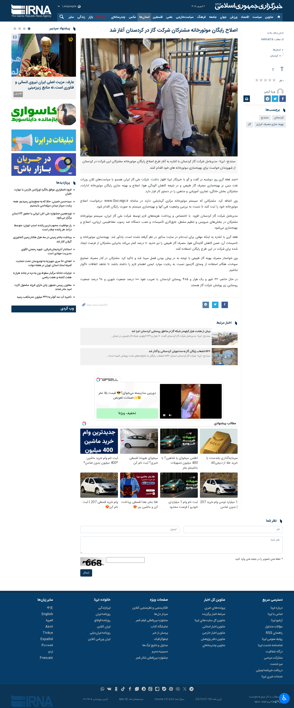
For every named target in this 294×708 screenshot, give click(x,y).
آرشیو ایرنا (277, 620)
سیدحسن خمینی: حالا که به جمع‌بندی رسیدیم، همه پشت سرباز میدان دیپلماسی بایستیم (42, 203)
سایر (71, 17)
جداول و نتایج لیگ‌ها (155, 645)
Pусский (47, 645)
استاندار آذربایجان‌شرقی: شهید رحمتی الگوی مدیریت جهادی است (46, 251)
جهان (223, 17)
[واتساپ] (102, 689)
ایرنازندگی (104, 608)
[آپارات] (171, 689)
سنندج (265, 117)
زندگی (81, 17)
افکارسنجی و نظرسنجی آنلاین (150, 608)
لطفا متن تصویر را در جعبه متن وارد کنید (259, 559)
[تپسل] (98, 379)
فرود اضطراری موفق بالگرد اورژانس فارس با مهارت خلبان (43, 191)
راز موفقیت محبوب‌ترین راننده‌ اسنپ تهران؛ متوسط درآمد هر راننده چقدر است (43, 227)
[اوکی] (116, 689)
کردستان (274, 56)
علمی (169, 17)
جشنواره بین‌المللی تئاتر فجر (152, 658)
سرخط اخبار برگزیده (213, 614)
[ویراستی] (137, 689)
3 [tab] (19, 28)
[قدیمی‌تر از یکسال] (225, 336)
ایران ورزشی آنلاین (99, 639)
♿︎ (284, 698)
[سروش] (144, 689)
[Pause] (164, 415)
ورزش (233, 17)
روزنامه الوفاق (102, 620)
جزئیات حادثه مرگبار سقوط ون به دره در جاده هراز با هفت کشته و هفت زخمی (42, 275)
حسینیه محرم (160, 651)
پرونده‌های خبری (214, 608)
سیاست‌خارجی (184, 17)
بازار (90, 17)
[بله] (164, 689)
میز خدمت (276, 664)
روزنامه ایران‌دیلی (100, 633)
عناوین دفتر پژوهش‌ (213, 639)
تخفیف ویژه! (127, 413)
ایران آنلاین (103, 626)
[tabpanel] (43, 66)
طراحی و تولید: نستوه (265, 702)
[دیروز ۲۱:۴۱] (43, 55)
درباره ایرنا (277, 608)
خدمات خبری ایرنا (272, 676)
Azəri (49, 626)
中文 (50, 608)
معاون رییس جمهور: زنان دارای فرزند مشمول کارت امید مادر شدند (43, 287)
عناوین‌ (269, 17)
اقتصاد (245, 17)
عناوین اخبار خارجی (213, 633)
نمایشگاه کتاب (159, 626)
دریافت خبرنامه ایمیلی (269, 670)
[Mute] (170, 415)
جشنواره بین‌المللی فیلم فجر (152, 620)
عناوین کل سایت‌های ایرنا (210, 620)
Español (46, 639)
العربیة (49, 620)
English (47, 614)
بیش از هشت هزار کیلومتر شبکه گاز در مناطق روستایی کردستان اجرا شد (171, 331)
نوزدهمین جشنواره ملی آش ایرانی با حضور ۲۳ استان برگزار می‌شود (42, 215)
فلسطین (158, 17)
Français (46, 658)
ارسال (86, 573)
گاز (249, 124)
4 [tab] (15, 28)
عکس (132, 17)
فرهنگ (201, 17)
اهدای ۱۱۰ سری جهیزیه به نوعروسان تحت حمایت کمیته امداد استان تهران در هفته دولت (44, 263)
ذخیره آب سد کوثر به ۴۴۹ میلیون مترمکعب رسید (44, 297)
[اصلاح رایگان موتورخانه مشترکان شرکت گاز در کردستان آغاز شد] (159, 97)
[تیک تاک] (123, 689)
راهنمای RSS (274, 633)
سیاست (257, 17)
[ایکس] (185, 689)
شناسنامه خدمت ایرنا (270, 645)
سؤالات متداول (274, 626)
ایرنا (248, 6)
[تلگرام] (192, 689)
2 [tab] (24, 28)
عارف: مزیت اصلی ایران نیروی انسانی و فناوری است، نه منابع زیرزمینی (44, 85)
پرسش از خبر (160, 633)
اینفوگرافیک (161, 639)
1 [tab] (29, 28)
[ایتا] (150, 689)
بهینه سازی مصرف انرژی (270, 124)
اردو (50, 651)
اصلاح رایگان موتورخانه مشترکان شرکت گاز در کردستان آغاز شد (174, 30)
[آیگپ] (157, 689)
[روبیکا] (178, 689)
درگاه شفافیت (274, 651)
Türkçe (48, 633)
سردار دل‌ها (161, 614)
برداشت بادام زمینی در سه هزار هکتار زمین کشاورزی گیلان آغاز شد (42, 239)
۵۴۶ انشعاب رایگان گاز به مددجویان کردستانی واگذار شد (179, 351)
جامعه (213, 17)
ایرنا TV (100, 17)
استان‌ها (144, 17)
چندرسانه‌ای (118, 17)
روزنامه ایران (103, 614)
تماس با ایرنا (275, 614)
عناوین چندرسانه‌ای (213, 645)
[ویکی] (109, 689)
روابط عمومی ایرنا (272, 639)
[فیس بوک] (130, 689)
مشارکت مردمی (273, 658)
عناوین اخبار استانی (213, 626)
